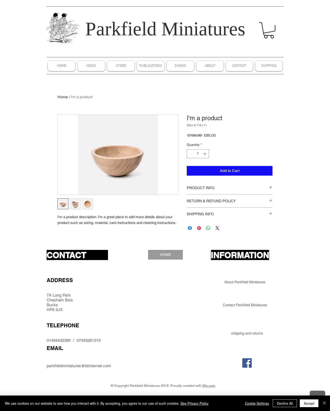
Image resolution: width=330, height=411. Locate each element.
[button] (269, 30)
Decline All (285, 403)
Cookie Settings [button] (257, 403)
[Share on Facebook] (190, 228)
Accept (309, 403)
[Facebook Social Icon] (247, 363)
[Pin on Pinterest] (199, 228)
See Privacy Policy (194, 403)
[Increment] (205, 153)
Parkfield (121, 28)
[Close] (324, 403)
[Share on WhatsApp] (208, 228)
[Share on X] (217, 228)
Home (62, 97)
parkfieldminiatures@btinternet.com (79, 365)
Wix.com (208, 386)
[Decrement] (190, 153)
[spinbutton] (198, 153)
